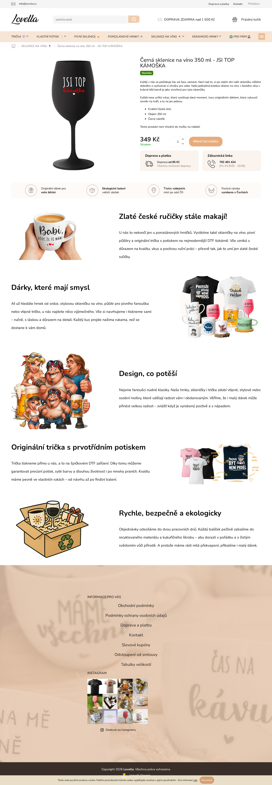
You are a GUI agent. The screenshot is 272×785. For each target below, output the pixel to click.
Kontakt (238, 4)
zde (195, 780)
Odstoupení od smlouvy (136, 654)
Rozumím (207, 780)
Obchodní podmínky (136, 605)
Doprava (219, 4)
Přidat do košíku (205, 141)
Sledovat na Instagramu (121, 730)
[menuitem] (19, 36)
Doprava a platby (136, 625)
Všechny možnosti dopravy (174, 166)
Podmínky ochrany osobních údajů (136, 615)
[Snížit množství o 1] (183, 144)
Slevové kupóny (136, 645)
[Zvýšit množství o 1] (183, 139)
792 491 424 (227, 162)
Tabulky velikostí (136, 664)
